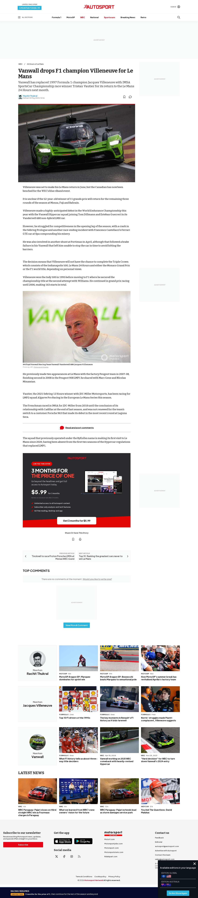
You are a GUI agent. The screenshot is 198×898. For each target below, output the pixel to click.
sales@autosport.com (164, 859)
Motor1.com (109, 839)
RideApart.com (110, 856)
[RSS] (79, 856)
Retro (143, 17)
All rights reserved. (112, 880)
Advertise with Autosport (166, 850)
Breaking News (128, 17)
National (94, 17)
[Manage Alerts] (80, 539)
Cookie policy (100, 876)
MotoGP (71, 17)
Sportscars (109, 17)
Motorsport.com (111, 848)
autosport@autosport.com (167, 846)
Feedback (159, 838)
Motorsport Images (41, 367)
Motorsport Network (93, 880)
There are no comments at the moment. (76, 579)
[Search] (178, 17)
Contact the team (162, 855)
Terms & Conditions (84, 876)
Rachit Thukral (30, 96)
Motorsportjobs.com (113, 844)
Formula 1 (56, 17)
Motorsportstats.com (113, 852)
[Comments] (131, 97)
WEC (82, 17)
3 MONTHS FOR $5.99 (29, 8)
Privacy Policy (114, 876)
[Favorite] (124, 97)
